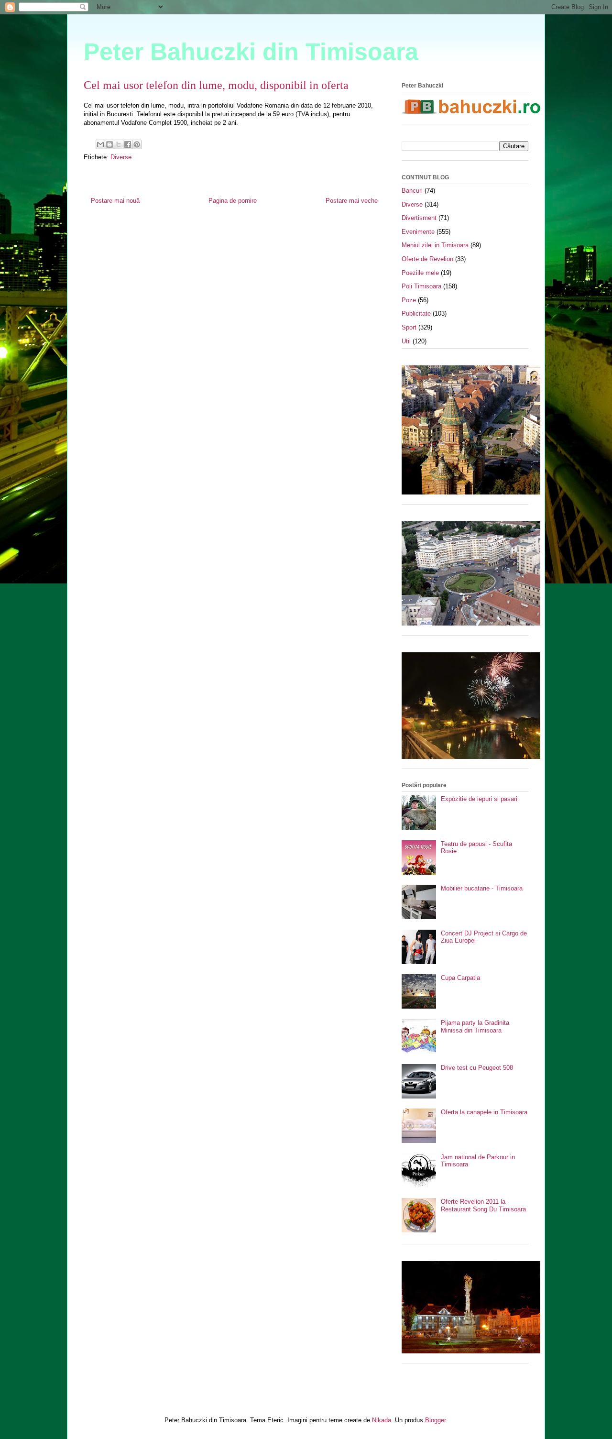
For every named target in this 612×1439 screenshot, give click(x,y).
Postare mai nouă (115, 200)
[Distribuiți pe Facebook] (127, 144)
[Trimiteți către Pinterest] (137, 144)
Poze (409, 300)
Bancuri (412, 190)
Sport (409, 327)
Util (406, 341)
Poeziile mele (420, 272)
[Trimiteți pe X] (118, 144)
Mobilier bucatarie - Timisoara (482, 888)
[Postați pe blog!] (109, 144)
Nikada (381, 1420)
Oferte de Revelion (427, 259)
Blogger (435, 1420)
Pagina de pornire (232, 200)
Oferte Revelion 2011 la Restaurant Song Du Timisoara (483, 1205)
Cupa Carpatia (460, 977)
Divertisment (419, 217)
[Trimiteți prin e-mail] (100, 144)
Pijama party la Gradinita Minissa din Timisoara (475, 1026)
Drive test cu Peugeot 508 (477, 1067)
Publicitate (416, 313)
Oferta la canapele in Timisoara (484, 1112)
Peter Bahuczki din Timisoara (251, 51)
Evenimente (418, 231)
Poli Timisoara (421, 286)
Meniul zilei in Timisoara (435, 245)
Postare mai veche (352, 200)
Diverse (120, 157)
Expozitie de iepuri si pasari (479, 798)
